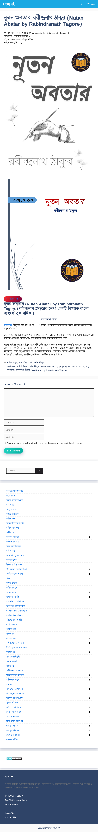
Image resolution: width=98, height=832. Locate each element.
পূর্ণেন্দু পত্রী (11, 629)
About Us (9, 813)
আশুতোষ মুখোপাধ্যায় (15, 555)
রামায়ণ (9, 684)
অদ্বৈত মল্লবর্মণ (12, 514)
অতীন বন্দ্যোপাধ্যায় (14, 500)
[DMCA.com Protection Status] (14, 759)
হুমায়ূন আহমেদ (12, 730)
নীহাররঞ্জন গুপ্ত (12, 624)
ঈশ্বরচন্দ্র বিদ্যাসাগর (14, 564)
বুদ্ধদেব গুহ (10, 652)
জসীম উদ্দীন (11, 583)
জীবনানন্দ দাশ (12, 592)
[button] (81, 4)
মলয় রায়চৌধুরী (13, 656)
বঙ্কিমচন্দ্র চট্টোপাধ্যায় (15, 642)
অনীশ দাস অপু (12, 527)
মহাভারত (10, 665)
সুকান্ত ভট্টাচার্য (12, 702)
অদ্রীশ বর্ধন (11, 518)
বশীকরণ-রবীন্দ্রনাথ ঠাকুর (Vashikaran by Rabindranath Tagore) (37, 370)
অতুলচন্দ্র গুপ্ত (11, 509)
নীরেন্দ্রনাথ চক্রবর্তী (14, 619)
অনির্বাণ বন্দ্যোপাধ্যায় (15, 523)
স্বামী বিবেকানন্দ (13, 716)
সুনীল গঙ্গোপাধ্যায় (13, 707)
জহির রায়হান (11, 587)
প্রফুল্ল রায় (10, 633)
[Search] (39, 471)
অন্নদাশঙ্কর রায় (12, 541)
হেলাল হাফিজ (12, 739)
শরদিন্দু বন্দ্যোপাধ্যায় (15, 693)
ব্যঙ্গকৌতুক (23, 362)
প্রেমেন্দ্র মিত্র (11, 638)
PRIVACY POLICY (14, 795)
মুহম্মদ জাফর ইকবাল (15, 675)
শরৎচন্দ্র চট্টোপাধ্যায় (14, 688)
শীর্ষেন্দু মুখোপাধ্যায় (14, 698)
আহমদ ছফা (11, 560)
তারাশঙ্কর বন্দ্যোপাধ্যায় (15, 606)
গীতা (8, 578)
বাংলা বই (9, 4)
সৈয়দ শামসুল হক (13, 712)
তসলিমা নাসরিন (13, 596)
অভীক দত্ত (10, 550)
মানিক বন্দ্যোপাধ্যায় (14, 670)
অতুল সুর (10, 504)
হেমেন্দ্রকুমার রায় (13, 735)
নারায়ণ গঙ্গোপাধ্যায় (14, 615)
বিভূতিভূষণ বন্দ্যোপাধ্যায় (16, 647)
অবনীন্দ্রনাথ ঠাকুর (13, 546)
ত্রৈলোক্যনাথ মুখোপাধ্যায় (16, 610)
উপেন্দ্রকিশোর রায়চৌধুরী (16, 569)
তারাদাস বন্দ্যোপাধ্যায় (15, 601)
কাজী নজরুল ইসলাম (15, 573)
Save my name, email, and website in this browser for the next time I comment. (45, 443)
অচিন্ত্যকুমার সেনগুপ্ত (14, 491)
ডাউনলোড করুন (12, 298)
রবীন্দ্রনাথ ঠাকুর (37, 362)
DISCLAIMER (11, 804)
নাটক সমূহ (12, 362)
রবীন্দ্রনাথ (8, 325)
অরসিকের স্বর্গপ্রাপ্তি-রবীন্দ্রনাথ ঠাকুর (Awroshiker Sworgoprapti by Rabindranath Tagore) (48, 366)
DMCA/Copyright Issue (16, 800)
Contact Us (10, 817)
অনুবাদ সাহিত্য (12, 537)
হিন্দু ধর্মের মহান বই (14, 721)
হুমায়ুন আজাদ (12, 725)
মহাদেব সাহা (11, 661)
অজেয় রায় (10, 495)
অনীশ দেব (10, 532)
